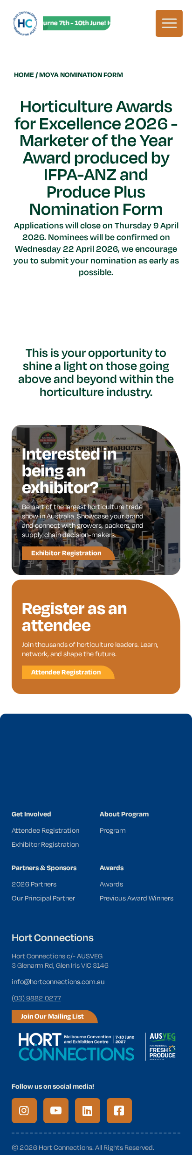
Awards (111, 883)
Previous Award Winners (136, 897)
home (24, 74)
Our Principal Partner (43, 897)
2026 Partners (34, 883)
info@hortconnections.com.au (58, 981)
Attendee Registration (45, 830)
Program (113, 830)
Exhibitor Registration (45, 844)
